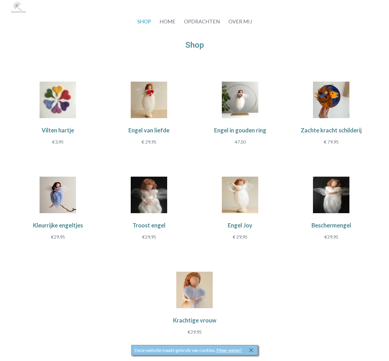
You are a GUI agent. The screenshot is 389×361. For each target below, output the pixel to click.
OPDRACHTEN (202, 21)
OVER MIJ (240, 21)
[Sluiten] (251, 350)
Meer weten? (229, 350)
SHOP (144, 21)
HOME (167, 21)
